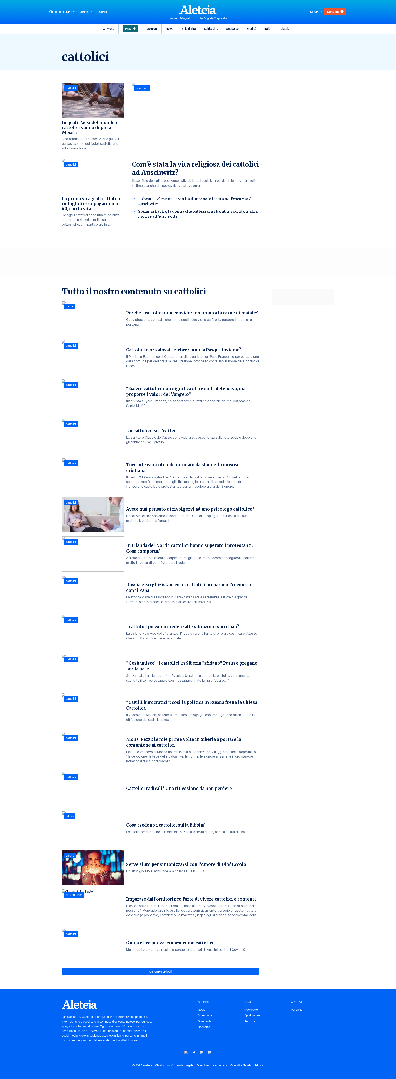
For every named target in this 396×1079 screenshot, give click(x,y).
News (169, 29)
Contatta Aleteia (240, 1065)
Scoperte (232, 29)
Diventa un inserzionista (212, 1065)
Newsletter (251, 1009)
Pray (128, 29)
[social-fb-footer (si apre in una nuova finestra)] (194, 1053)
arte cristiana (74, 895)
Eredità (251, 29)
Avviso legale (185, 1065)
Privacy (259, 1065)
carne (69, 306)
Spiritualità (211, 29)
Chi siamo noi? (164, 1065)
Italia (267, 29)
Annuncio (250, 1021)
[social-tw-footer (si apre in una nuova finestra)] (202, 1053)
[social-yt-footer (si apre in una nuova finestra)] (186, 1053)
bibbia (70, 816)
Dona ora (333, 12)
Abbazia (284, 29)
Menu (110, 29)
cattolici (71, 88)
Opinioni (152, 29)
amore (70, 855)
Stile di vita (189, 29)
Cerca (103, 12)
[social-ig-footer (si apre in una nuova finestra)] (210, 1053)
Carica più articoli (160, 971)
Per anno (296, 1009)
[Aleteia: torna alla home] (198, 9)
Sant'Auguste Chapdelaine (213, 18)
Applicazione (252, 1015)
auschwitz (142, 88)
